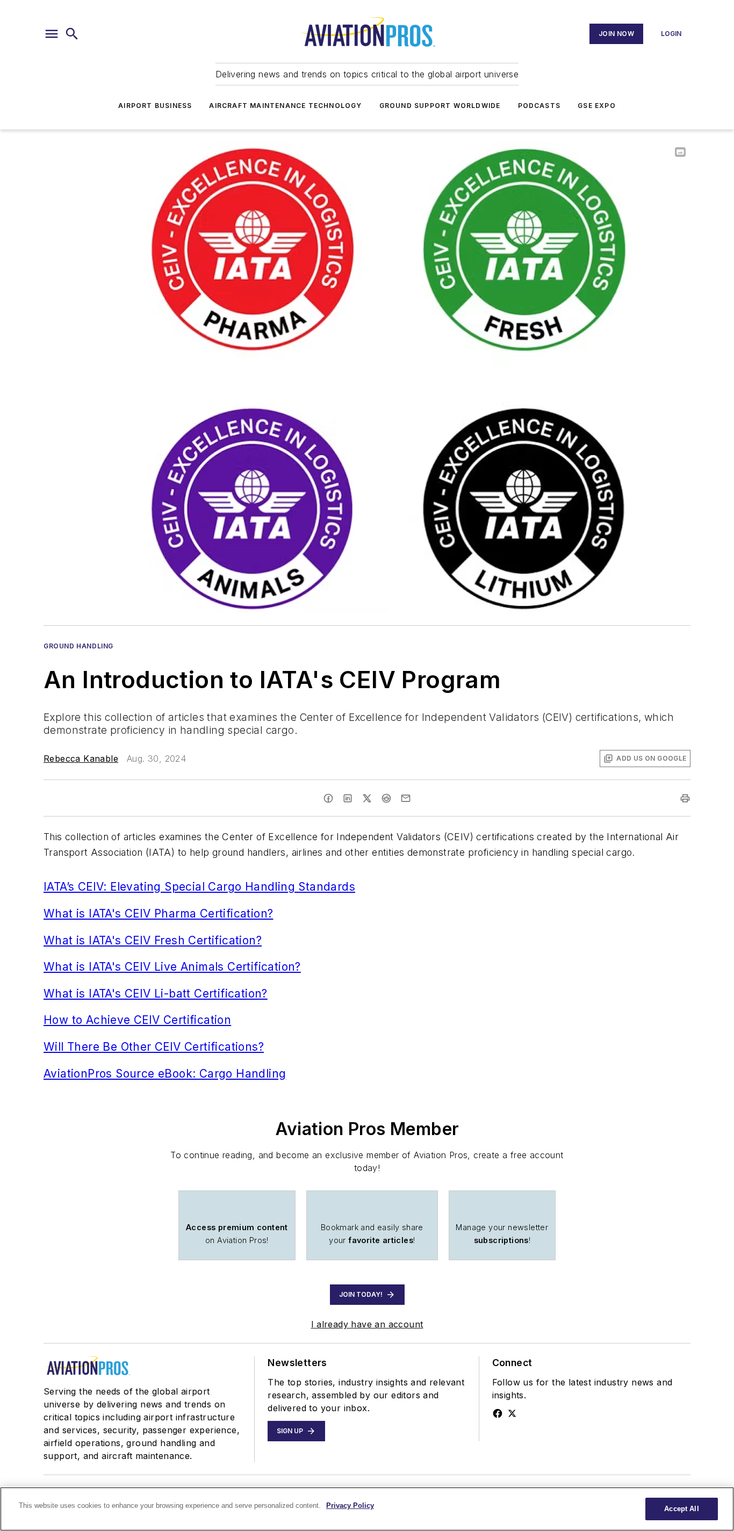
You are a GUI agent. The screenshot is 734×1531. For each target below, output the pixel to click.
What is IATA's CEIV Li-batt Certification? (156, 993)
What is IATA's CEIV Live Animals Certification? (172, 966)
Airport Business (155, 106)
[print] (685, 798)
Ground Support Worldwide (440, 106)
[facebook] (328, 798)
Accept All (681, 1509)
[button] (52, 34)
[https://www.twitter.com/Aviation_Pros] (512, 1413)
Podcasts (539, 106)
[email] (405, 798)
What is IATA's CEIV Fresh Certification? (153, 940)
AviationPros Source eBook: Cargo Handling (165, 1073)
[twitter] (367, 798)
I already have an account (367, 1324)
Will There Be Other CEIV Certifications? (154, 1046)
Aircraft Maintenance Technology (285, 106)
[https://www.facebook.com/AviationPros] (497, 1413)
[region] (367, 1509)
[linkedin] (347, 798)
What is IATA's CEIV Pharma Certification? (158, 913)
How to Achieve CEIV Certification (137, 1020)
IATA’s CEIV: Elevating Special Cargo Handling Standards (199, 886)
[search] (72, 34)
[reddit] (386, 798)
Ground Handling (78, 646)
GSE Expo (597, 106)
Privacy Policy (350, 1505)
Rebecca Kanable (81, 758)
